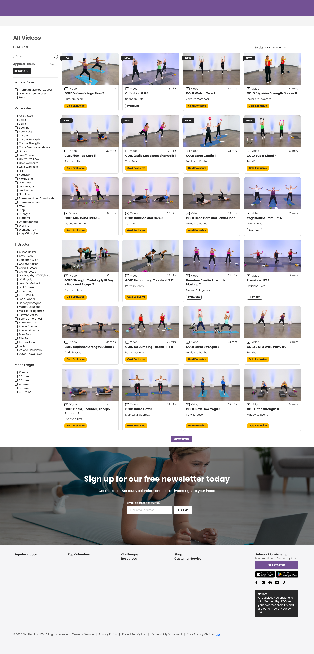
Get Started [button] (276, 565)
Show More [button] (181, 438)
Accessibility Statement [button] (166, 634)
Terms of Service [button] (83, 634)
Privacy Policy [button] (108, 634)
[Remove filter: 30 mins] (27, 71)
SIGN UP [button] (183, 510)
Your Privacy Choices (201, 634)
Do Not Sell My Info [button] (134, 634)
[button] (53, 56)
